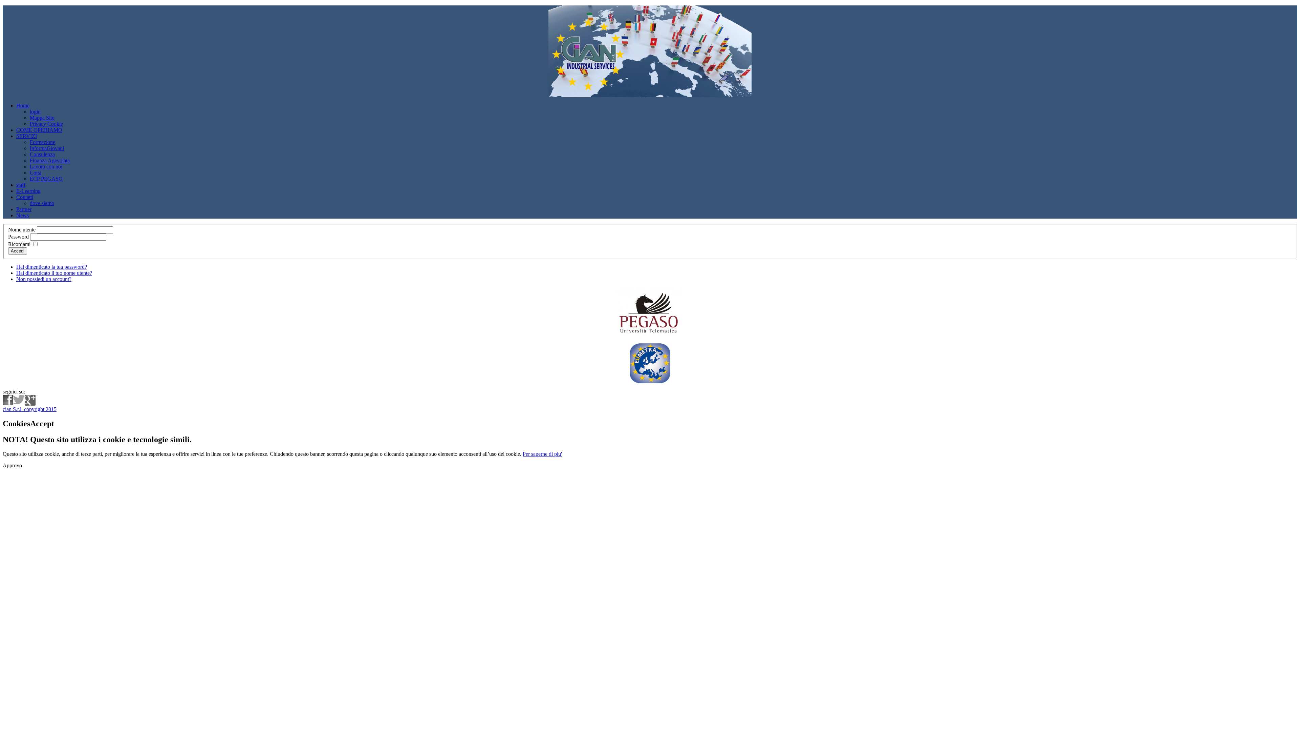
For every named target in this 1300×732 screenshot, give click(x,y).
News (22, 215)
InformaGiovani (47, 148)
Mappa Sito (42, 118)
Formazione (42, 142)
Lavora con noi (46, 166)
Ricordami (19, 244)
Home (22, 105)
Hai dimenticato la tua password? (51, 267)
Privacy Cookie (46, 124)
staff (20, 185)
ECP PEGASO (46, 179)
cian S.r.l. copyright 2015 (30, 409)
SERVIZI (26, 136)
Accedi (17, 250)
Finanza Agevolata (50, 160)
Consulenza (42, 154)
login (35, 112)
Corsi (35, 173)
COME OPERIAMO (39, 130)
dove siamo (42, 203)
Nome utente (22, 229)
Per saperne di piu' (542, 454)
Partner (23, 209)
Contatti (24, 197)
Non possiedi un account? (43, 279)
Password (18, 237)
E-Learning (28, 191)
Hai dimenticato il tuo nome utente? (54, 273)
